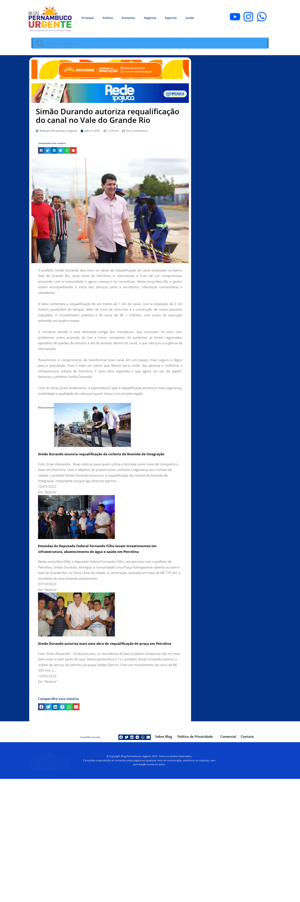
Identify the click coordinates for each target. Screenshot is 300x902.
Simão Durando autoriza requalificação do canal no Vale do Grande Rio (107, 115)
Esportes (171, 18)
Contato (247, 736)
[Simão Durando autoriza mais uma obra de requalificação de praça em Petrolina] (76, 614)
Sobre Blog (163, 736)
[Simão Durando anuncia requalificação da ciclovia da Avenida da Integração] (92, 424)
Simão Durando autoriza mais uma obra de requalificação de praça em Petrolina (104, 643)
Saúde (189, 18)
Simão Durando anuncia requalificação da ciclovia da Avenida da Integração (101, 454)
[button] (41, 150)
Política (108, 18)
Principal (87, 18)
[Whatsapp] (261, 16)
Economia (128, 18)
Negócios (150, 18)
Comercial (228, 736)
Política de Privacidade (195, 736)
